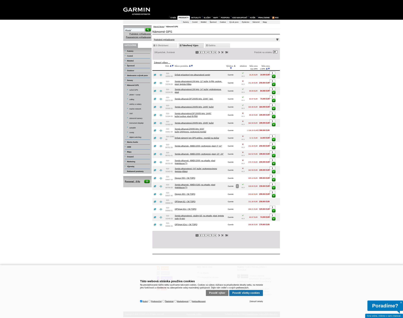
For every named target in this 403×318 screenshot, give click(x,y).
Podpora (225, 18)
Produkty (183, 18)
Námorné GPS (133, 85)
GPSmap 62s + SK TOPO (185, 209)
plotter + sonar (134, 95)
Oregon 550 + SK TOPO (185, 178)
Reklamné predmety (135, 171)
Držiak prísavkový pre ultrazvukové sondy (192, 75)
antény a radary (135, 104)
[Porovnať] (162, 75)
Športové (131, 66)
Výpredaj (130, 166)
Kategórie (130, 45)
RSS (276, 18)
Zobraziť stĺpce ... (162, 62)
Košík (252, 18)
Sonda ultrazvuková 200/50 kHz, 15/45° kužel (194, 123)
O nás (173, 18)
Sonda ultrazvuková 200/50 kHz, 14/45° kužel (194, 107)
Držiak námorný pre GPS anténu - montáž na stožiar (197, 138)
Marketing (131, 162)
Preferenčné (156, 301)
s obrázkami (162, 45)
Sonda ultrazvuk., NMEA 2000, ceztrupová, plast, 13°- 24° (199, 154)
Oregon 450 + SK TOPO (185, 194)
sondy (131, 132)
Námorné (256, 22)
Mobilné (130, 61)
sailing (131, 99)
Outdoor (130, 71)
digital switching (135, 137)
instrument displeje (136, 123)
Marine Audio (132, 142)
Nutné (145, 301)
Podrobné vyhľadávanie (140, 34)
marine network (135, 109)
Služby (207, 18)
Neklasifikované (199, 301)
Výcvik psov (234, 22)
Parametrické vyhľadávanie (138, 37)
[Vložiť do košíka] (273, 76)
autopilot (132, 128)
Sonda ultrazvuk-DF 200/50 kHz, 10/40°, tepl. (194, 99)
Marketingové (183, 301)
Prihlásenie (264, 18)
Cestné (130, 56)
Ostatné (130, 157)
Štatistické (169, 301)
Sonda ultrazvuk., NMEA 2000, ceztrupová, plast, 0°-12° (198, 146)
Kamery (130, 51)
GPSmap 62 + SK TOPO (185, 202)
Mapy (129, 152)
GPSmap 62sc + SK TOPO (186, 224)
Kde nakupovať (239, 18)
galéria (211, 45)
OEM (129, 147)
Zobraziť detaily (256, 301)
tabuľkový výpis (190, 45)
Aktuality (196, 18)
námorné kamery (135, 118)
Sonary (130, 80)
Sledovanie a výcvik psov (137, 75)
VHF (131, 114)
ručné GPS (133, 90)
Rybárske (245, 22)
